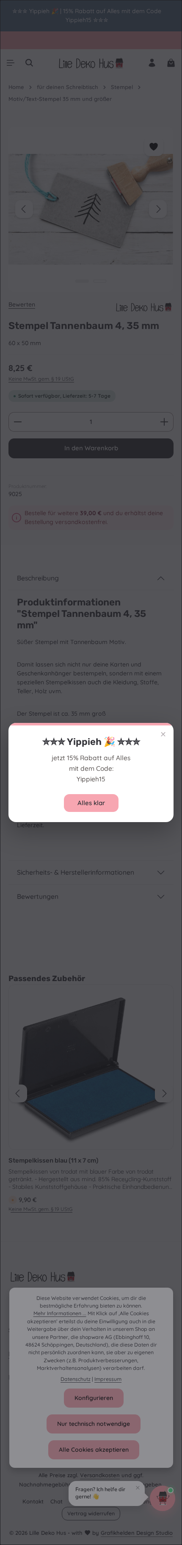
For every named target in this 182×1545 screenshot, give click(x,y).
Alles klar (91, 803)
